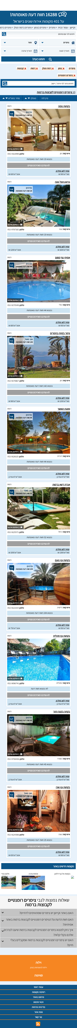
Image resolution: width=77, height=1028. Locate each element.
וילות (38, 962)
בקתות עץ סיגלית (61, 636)
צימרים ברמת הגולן (23, 27)
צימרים (52, 27)
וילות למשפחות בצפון (38, 967)
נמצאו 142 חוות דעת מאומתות (39, 385)
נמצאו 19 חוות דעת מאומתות (39, 159)
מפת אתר (38, 1012)
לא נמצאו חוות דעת (39, 688)
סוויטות (38, 975)
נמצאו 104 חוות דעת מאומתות (39, 612)
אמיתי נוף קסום (62, 257)
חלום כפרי (5, 873)
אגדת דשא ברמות (61, 484)
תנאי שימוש (38, 1002)
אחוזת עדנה (33, 873)
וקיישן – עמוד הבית (66, 27)
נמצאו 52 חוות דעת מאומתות (39, 537)
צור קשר (38, 1017)
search (4, 34)
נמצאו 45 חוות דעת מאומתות (39, 764)
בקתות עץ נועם (62, 560)
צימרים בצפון (40, 27)
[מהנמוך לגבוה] (26, 98)
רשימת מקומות (38, 992)
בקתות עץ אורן (63, 787)
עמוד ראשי (38, 987)
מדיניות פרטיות (38, 1007)
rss (38, 1024)
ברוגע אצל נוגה (62, 181)
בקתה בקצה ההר (61, 711)
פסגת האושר (64, 408)
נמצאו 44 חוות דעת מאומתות (39, 310)
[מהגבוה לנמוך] (29, 98)
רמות (9, 106)
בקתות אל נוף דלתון (62, 873)
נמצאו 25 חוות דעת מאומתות (39, 839)
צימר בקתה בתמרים (60, 333)
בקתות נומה (64, 106)
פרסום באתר (38, 997)
